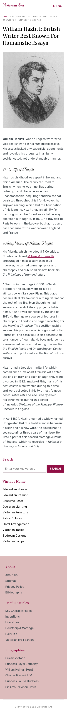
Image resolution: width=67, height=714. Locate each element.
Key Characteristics (18, 611)
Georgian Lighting (15, 506)
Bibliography (13, 592)
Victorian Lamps (13, 541)
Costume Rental (13, 501)
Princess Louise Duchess (22, 681)
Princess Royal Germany (21, 664)
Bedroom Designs (14, 535)
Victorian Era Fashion (19, 640)
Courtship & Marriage (19, 628)
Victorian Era (13, 5)
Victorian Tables (13, 530)
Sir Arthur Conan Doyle (20, 687)
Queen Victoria (15, 658)
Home (6, 16)
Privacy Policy (14, 586)
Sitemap (10, 580)
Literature (12, 622)
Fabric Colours (12, 518)
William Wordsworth (41, 256)
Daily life (11, 634)
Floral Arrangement (16, 524)
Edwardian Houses (15, 489)
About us (11, 575)
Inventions (12, 616)
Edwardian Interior (15, 495)
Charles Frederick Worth (21, 675)
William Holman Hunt (19, 669)
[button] (55, 6)
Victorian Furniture (15, 512)
